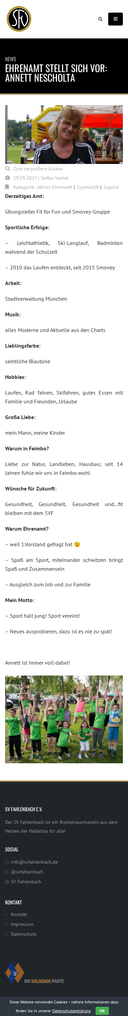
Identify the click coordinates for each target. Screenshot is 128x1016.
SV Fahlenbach (26, 881)
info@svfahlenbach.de (34, 862)
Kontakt (19, 914)
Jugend (111, 187)
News (10, 59)
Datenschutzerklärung (71, 1010)
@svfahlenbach (27, 871)
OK (102, 1010)
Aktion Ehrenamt (54, 187)
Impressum (22, 924)
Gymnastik (88, 187)
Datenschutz (24, 934)
